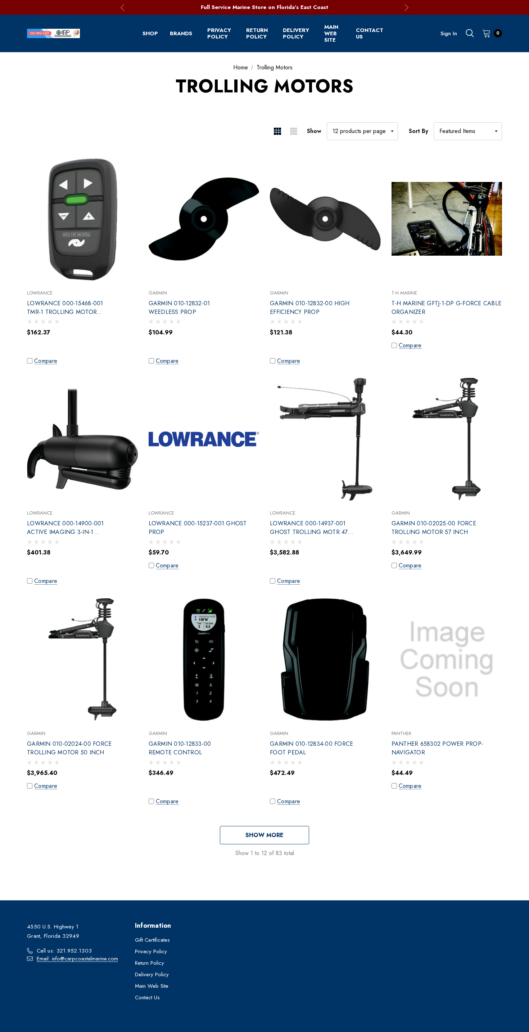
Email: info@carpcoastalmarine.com (77, 959)
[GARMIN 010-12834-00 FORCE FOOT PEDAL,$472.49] (325, 659)
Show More (264, 835)
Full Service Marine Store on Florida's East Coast (264, 7)
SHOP (150, 33)
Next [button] (406, 7)
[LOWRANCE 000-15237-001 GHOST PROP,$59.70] (204, 439)
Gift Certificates (152, 940)
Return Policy (257, 33)
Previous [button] (122, 7)
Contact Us (369, 33)
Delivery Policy (296, 33)
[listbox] (468, 131)
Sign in (448, 33)
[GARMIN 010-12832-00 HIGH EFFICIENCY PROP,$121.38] (325, 218)
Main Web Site (331, 33)
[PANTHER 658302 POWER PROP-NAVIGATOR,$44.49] (447, 659)
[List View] (293, 131)
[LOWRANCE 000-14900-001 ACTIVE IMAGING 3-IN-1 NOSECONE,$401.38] (82, 439)
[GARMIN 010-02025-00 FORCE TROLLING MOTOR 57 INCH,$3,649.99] (447, 439)
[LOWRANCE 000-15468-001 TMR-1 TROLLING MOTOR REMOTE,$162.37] (82, 218)
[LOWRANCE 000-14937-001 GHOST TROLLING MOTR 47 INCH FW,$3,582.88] (325, 439)
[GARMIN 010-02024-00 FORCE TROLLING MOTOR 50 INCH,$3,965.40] (82, 659)
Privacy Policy (219, 33)
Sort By (418, 131)
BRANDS (181, 33)
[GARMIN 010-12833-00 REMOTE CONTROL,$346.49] (204, 659)
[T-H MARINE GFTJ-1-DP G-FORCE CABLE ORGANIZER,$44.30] (447, 218)
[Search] (469, 33)
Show (314, 131)
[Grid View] (277, 131)
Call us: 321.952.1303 (64, 951)
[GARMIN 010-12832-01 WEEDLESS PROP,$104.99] (204, 218)
